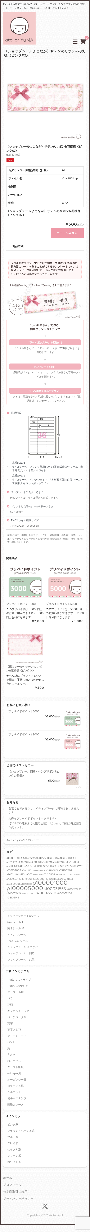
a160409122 (40, 866)
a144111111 (47, 862)
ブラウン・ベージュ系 (21, 1130)
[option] (45, 100)
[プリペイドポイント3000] (25, 582)
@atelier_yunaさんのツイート (24, 840)
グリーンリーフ (16, 1036)
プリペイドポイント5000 (23, 734)
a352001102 (65, 870)
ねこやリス (14, 1061)
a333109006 (13, 870)
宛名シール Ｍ (15, 928)
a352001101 (52, 870)
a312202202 (64, 866)
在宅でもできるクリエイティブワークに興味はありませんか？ (43, 810)
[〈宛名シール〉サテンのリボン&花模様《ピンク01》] (25, 645)
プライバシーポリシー (18, 1199)
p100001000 (50, 883)
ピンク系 (12, 1124)
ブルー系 (12, 1137)
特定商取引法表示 (15, 1192)
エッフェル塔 (15, 992)
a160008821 (12, 866)
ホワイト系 (14, 1162)
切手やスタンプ (16, 1098)
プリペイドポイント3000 (23, 711)
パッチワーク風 (16, 1017)
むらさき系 (14, 1149)
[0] (83, 42)
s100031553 (55, 888)
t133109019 (12, 897)
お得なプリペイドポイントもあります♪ (32, 818)
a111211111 (11, 858)
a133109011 (35, 862)
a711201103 (49, 874)
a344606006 (39, 870)
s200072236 (74, 889)
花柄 (10, 1004)
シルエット (14, 1092)
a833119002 (26, 884)
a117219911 (11, 862)
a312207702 (76, 866)
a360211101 (12, 874)
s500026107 (29, 893)
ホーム (7, 1178)
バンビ (11, 1042)
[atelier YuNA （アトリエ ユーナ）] (19, 41)
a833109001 (13, 884)
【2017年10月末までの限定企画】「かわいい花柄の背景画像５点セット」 (44, 825)
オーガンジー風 (16, 1079)
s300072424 (13, 893)
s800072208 (64, 893)
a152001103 (72, 862)
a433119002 (25, 874)
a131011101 (23, 862)
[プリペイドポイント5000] (65, 582)
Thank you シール (17, 940)
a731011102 (75, 874)
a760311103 (52, 878)
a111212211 (22, 858)
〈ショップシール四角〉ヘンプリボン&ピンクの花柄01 (33, 773)
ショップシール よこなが (22, 947)
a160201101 (26, 866)
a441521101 (37, 874)
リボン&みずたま (17, 986)
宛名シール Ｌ (15, 922)
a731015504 (12, 879)
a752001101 (39, 879)
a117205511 (69, 858)
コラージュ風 (15, 1085)
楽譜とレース (15, 1104)
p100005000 (24, 888)
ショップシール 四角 (21, 953)
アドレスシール (16, 934)
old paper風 (14, 1073)
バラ (10, 998)
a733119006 (25, 878)
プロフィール (12, 1185)
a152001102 (59, 862)
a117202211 (56, 858)
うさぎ (11, 1054)
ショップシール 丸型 (21, 959)
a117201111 (44, 858)
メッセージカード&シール (23, 915)
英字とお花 (14, 1029)
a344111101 (27, 870)
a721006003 (62, 874)
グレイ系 (12, 1143)
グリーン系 (14, 1155)
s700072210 (46, 893)
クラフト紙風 (15, 1067)
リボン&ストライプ (19, 979)
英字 (10, 1023)
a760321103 (66, 878)
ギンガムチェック (18, 1011)
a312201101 (52, 866)
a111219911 (32, 858)
